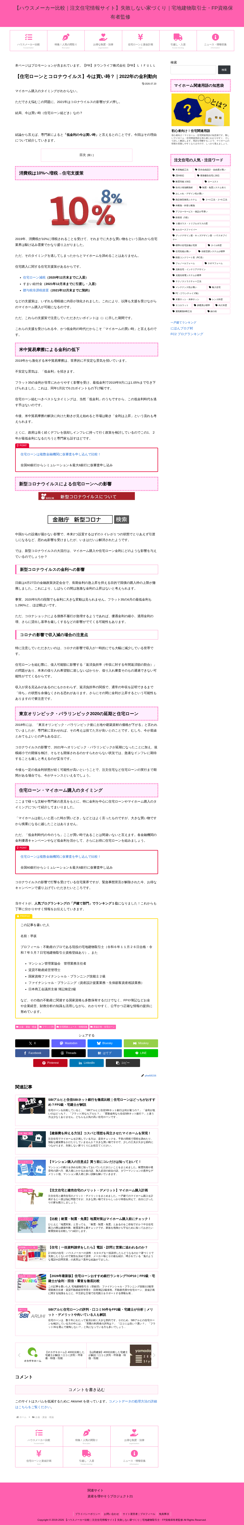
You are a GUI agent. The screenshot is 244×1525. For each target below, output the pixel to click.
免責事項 (164, 1514)
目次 (82, 155)
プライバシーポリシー (87, 1514)
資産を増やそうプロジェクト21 (110, 1496)
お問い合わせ (111, 1514)
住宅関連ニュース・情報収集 (73, 1027)
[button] (123, 1063)
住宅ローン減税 (34, 277)
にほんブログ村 (182, 328)
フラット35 (48, 1027)
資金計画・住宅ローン (104, 1027)
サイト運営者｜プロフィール (139, 1514)
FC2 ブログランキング (187, 334)
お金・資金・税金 (27, 1027)
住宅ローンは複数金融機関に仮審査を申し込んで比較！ (61, 454)
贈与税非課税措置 (36, 290)
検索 (174, 62)
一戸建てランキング (183, 322)
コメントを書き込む (86, 1389)
